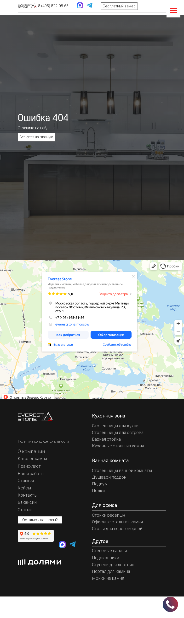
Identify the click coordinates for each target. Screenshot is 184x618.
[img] (27, 5)
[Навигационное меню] (173, 10)
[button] (119, 6)
